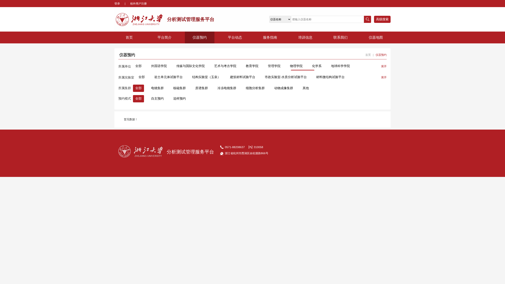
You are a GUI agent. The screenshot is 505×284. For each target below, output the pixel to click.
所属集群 (124, 88)
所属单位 (124, 66)
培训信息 (305, 37)
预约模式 (124, 98)
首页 (129, 37)
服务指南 (270, 37)
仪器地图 (376, 37)
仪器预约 (200, 37)
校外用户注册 (138, 3)
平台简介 (164, 37)
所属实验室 (126, 77)
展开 (384, 66)
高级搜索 (382, 19)
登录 (117, 3)
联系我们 (340, 37)
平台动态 (235, 37)
